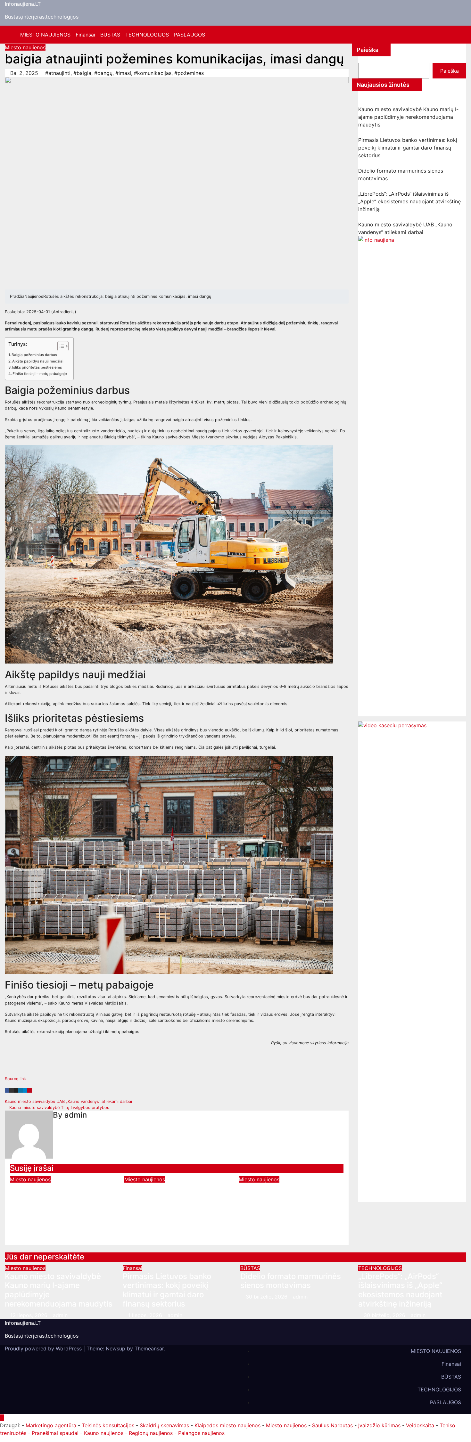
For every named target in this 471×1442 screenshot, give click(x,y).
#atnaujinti (57, 73)
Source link (15, 1078)
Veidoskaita (420, 1425)
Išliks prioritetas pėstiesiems (37, 367)
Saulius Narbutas (332, 1425)
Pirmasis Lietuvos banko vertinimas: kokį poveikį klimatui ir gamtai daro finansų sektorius (407, 148)
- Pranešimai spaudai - (56, 1433)
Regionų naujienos (151, 1433)
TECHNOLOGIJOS (147, 34)
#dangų (103, 73)
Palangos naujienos (201, 1433)
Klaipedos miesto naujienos (227, 1425)
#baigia (82, 73)
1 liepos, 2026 (146, 1315)
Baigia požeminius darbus (34, 355)
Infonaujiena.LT (23, 4)
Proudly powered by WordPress (44, 1348)
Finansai (85, 34)
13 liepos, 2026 (29, 1315)
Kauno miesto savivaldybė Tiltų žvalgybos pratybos (58, 1107)
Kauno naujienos (103, 1433)
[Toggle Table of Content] (60, 346)
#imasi (123, 73)
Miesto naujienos (25, 47)
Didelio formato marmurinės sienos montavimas (290, 1281)
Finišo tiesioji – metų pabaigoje (39, 373)
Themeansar (149, 1348)
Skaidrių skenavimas (164, 1425)
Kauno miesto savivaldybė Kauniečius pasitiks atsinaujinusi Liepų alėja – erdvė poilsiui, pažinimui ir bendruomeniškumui (287, 1206)
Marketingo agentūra (51, 1425)
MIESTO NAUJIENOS (45, 34)
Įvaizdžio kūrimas (379, 1425)
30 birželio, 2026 (267, 1296)
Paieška (367, 49)
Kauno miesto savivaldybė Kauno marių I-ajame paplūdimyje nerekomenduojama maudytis (408, 117)
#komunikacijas (152, 73)
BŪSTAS (110, 34)
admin (75, 1115)
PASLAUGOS (189, 34)
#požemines (189, 73)
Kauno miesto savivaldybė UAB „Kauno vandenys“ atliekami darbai (69, 1101)
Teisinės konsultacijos (108, 1425)
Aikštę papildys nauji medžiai (37, 361)
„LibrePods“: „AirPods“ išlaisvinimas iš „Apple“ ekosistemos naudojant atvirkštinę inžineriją (409, 201)
